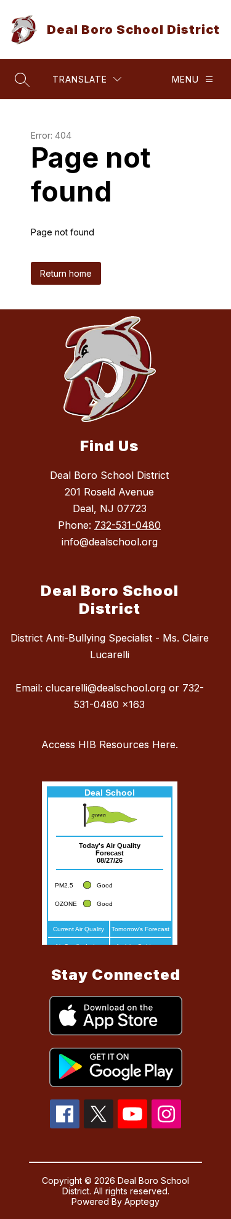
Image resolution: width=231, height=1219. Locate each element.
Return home (66, 273)
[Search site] (22, 79)
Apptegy (142, 1201)
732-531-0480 (127, 525)
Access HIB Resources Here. (109, 744)
